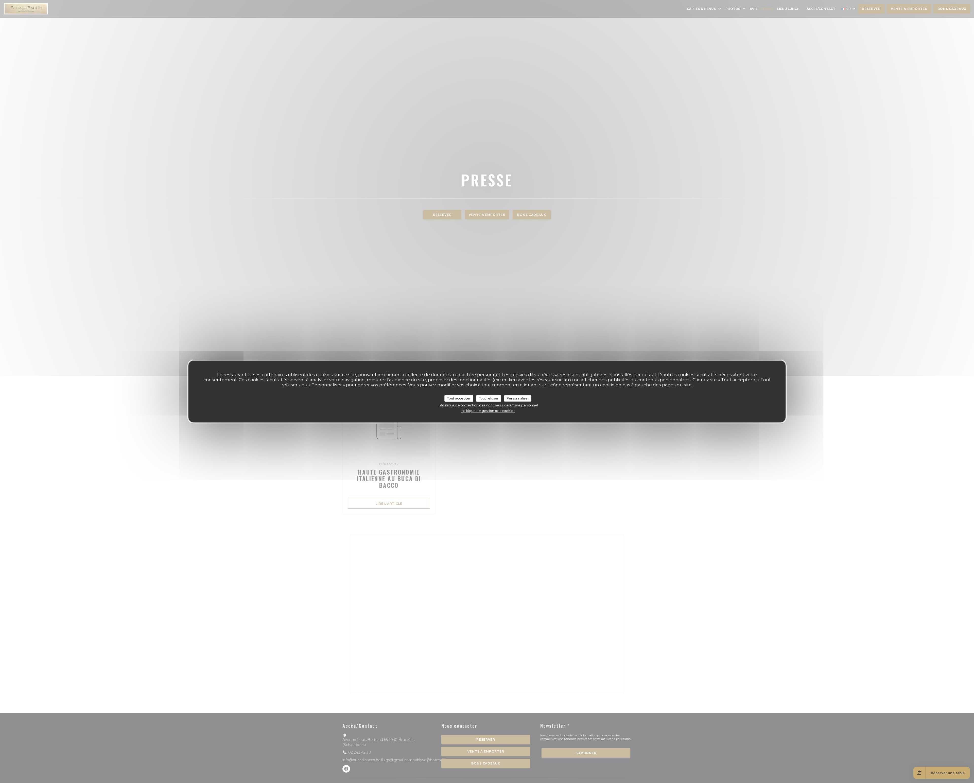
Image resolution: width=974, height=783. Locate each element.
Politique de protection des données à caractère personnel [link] (489, 405)
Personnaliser (518, 398)
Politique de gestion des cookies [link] (488, 411)
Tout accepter (459, 398)
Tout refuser (488, 398)
